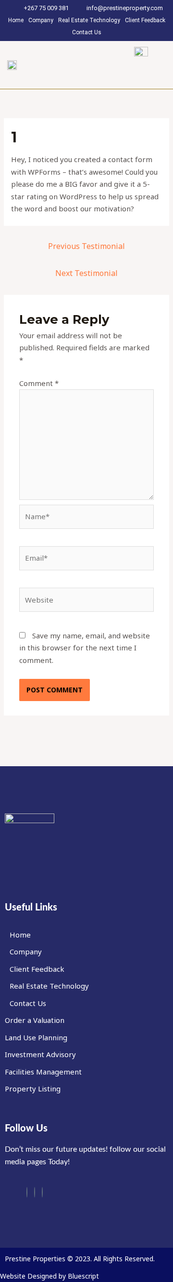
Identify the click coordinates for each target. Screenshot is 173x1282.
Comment (39, 383)
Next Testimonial (86, 273)
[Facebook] (26, 1192)
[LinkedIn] (42, 1192)
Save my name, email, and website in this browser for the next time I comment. (84, 648)
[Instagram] (34, 1192)
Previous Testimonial (86, 246)
